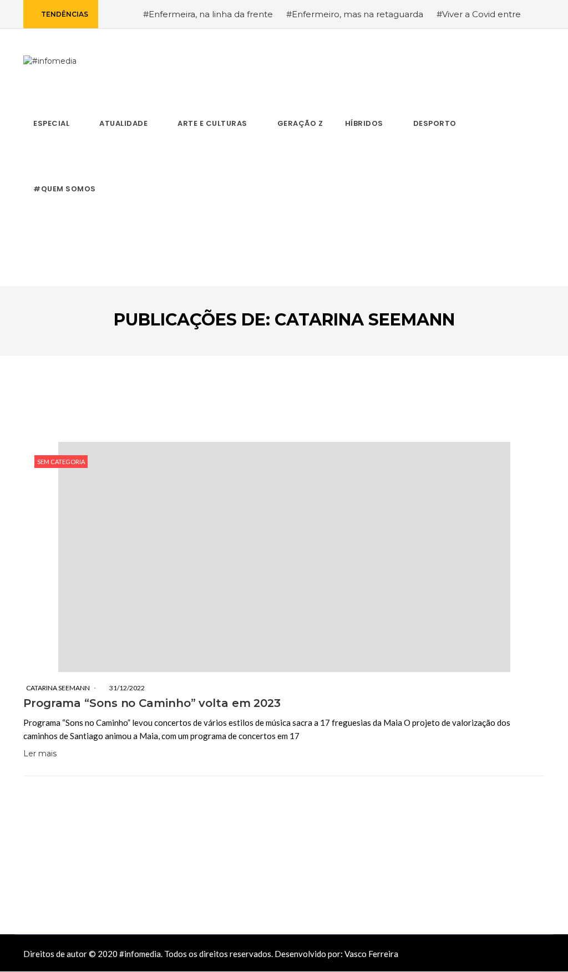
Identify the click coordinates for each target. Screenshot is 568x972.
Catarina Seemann (58, 688)
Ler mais (40, 754)
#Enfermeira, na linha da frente (208, 14)
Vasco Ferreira (371, 954)
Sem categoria (61, 461)
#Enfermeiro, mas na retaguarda (354, 14)
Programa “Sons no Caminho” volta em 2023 (152, 703)
